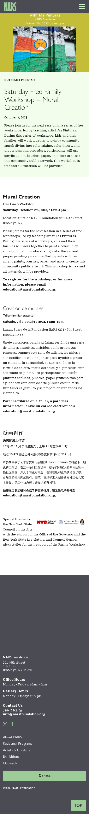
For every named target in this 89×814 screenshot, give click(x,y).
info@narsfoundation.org (24, 714)
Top (78, 805)
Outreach (10, 763)
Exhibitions (11, 756)
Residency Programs (17, 743)
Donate (45, 775)
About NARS (12, 737)
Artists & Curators (16, 750)
